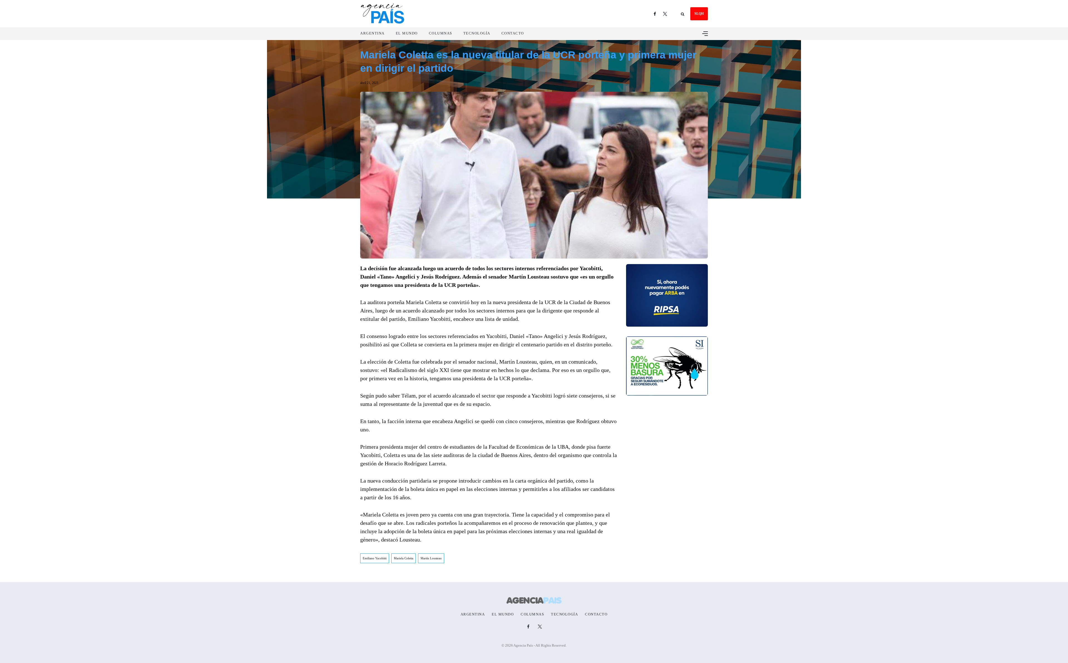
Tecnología (476, 33)
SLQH (699, 14)
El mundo (407, 33)
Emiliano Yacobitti (375, 558)
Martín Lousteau (431, 558)
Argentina (372, 33)
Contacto (512, 33)
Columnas (440, 33)
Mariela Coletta (403, 558)
